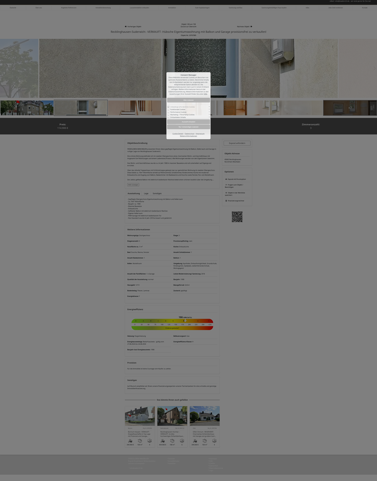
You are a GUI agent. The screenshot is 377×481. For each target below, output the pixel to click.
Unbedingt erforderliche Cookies (182, 107)
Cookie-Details (177, 134)
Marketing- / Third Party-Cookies (182, 115)
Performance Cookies (178, 112)
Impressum (200, 134)
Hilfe (205, 94)
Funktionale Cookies (177, 109)
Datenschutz (189, 134)
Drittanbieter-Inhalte (178, 117)
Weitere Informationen (188, 136)
